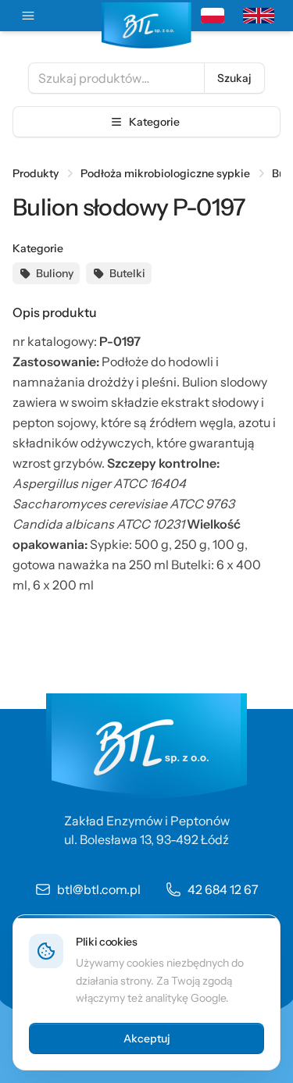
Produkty (36, 173)
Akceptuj (146, 1038)
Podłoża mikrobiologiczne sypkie (165, 173)
